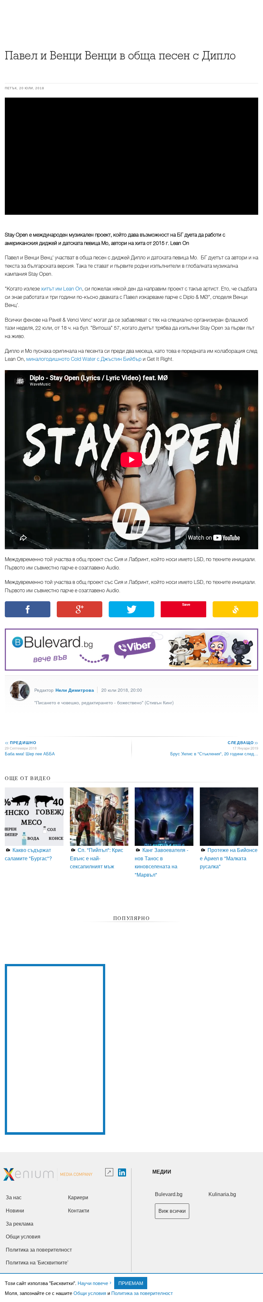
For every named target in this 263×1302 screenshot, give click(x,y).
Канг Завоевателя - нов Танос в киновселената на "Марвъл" (161, 862)
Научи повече (93, 1283)
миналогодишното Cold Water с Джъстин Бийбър (83, 359)
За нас (13, 1197)
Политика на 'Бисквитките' (37, 1262)
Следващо (243, 742)
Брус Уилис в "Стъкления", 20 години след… (214, 754)
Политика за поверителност (142, 1292)
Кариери (78, 1197)
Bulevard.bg (168, 1194)
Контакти (78, 1210)
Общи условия (89, 1292)
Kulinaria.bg (222, 1194)
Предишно (20, 742)
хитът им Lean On (61, 289)
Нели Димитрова (74, 690)
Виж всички (172, 1211)
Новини (15, 1210)
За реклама (19, 1224)
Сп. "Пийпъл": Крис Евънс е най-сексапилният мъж (96, 858)
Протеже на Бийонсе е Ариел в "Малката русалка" (229, 858)
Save (186, 604)
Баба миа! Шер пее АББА (30, 754)
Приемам (130, 1283)
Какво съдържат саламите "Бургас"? (28, 854)
